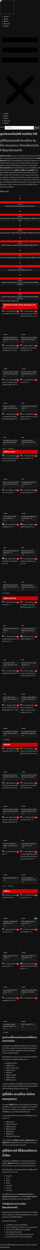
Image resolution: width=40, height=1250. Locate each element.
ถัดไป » (12, 449)
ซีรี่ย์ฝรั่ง (6, 26)
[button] (20, 70)
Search (2, 127)
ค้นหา (37, 128)
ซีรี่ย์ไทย (6, 21)
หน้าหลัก (6, 17)
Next (17, 301)
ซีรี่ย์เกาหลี (7, 24)
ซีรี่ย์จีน (6, 19)
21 (8, 449)
